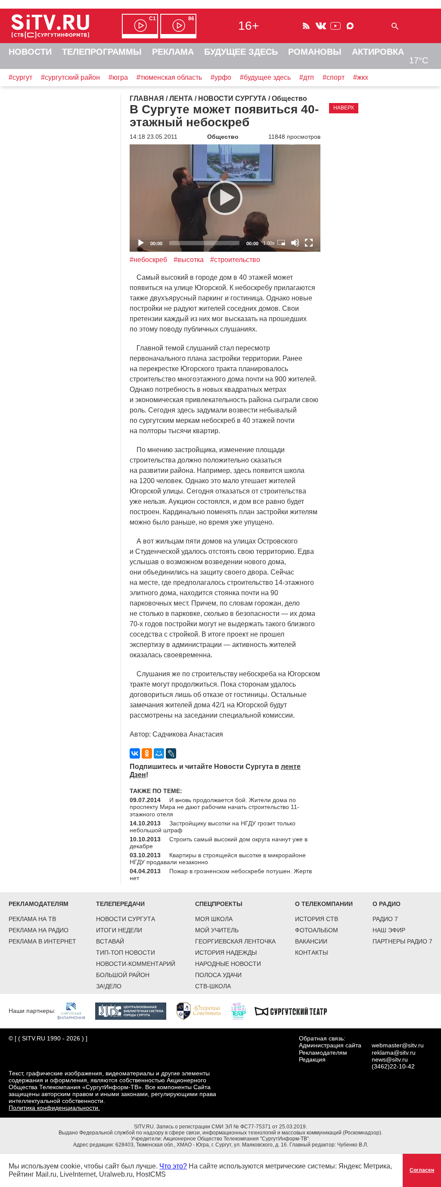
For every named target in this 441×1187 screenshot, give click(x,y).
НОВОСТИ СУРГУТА (125, 918)
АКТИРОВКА (378, 51)
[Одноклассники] (147, 753)
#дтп (306, 77)
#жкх (360, 77)
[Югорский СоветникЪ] (203, 1010)
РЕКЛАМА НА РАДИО (38, 930)
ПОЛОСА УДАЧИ (218, 974)
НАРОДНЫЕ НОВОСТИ (228, 963)
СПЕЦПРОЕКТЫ (218, 903)
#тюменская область (169, 77)
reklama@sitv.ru (394, 1052)
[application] (225, 198)
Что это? (173, 1166)
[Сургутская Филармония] (75, 1010)
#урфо (221, 77)
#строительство (235, 259)
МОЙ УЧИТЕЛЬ (217, 930)
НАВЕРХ (343, 108)
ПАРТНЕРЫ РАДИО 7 (402, 941)
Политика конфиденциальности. (54, 1107)
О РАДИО (387, 903)
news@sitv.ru (390, 1059)
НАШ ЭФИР (389, 930)
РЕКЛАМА (173, 51)
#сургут (20, 77)
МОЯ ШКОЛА (214, 918)
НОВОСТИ (30, 51)
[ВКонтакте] (135, 753)
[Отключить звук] (295, 243)
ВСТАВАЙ (110, 941)
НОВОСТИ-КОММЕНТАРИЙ (135, 963)
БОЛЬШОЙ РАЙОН (122, 974)
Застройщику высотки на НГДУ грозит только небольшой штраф (212, 827)
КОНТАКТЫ (311, 952)
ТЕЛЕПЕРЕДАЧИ (120, 903)
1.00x (269, 243)
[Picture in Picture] (281, 243)
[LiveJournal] (171, 753)
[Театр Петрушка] (243, 1010)
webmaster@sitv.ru (398, 1045)
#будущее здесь (265, 77)
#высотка (189, 259)
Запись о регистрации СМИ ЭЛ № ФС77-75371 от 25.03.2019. (231, 1127)
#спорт (334, 77)
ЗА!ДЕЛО (108, 986)
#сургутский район (70, 77)
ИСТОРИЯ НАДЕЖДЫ (226, 952)
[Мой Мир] (159, 753)
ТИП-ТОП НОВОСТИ (125, 952)
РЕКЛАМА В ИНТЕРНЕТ (42, 941)
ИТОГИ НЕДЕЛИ (119, 930)
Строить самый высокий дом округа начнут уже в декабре (218, 843)
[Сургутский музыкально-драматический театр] (295, 1010)
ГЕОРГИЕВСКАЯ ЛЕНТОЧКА (235, 941)
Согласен (422, 1170)
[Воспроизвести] (225, 198)
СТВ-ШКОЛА (213, 986)
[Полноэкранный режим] (309, 243)
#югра (118, 77)
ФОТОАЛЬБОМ (316, 930)
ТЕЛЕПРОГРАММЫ (102, 51)
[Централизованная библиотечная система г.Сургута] (135, 1010)
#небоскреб (148, 259)
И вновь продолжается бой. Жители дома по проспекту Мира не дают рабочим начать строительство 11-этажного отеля (214, 807)
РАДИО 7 (385, 918)
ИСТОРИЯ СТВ (316, 918)
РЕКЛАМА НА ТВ (32, 918)
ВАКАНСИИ (311, 941)
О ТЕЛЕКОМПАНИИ (324, 903)
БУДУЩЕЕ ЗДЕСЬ (241, 51)
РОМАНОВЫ (315, 51)
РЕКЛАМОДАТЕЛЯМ (38, 903)
